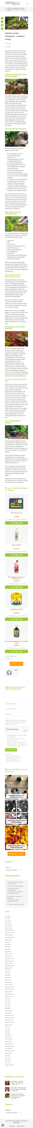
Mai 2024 (7, 975)
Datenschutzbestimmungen (14, 742)
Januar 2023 (8, 1013)
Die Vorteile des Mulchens (15, 886)
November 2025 (9, 932)
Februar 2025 (8, 954)
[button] (2, 18)
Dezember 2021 (9, 1043)
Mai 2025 (7, 947)
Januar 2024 (8, 984)
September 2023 (9, 994)
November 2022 (9, 1017)
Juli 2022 (7, 1027)
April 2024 (8, 977)
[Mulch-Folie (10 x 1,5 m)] (16, 502)
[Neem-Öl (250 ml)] (16, 534)
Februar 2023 (8, 1010)
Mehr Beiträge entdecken (16, 853)
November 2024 (9, 961)
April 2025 (8, 949)
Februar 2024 (8, 982)
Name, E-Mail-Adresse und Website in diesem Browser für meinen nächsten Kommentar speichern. (15, 722)
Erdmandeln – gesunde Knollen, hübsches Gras (17, 1082)
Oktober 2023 (9, 991)
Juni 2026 (7, 916)
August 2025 (8, 940)
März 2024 (8, 980)
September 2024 (9, 965)
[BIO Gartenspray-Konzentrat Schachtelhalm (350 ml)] (16, 631)
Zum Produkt (15, 523)
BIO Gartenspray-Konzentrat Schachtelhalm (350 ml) (16, 642)
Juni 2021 (7, 1058)
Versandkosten (18, 519)
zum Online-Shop (16, 664)
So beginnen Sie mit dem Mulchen (14, 897)
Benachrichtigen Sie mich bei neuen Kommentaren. (17, 736)
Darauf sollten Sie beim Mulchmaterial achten (14, 892)
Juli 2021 (7, 1055)
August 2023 (8, 996)
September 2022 (9, 1022)
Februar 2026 (8, 925)
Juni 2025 (7, 944)
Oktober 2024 (9, 963)
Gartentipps (8, 46)
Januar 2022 (8, 1041)
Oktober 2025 (9, 935)
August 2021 (8, 1053)
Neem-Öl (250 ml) (16, 545)
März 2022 (8, 1036)
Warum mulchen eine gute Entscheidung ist (15, 882)
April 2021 (8, 1060)
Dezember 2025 (9, 930)
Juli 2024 (7, 970)
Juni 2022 (7, 1029)
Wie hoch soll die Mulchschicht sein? (13, 900)
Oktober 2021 (9, 1048)
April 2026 (8, 921)
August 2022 (8, 1024)
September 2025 (9, 937)
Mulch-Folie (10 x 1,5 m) (17, 512)
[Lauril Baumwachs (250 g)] (16, 599)
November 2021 (9, 1046)
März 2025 (8, 951)
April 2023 (8, 1006)
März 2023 (8, 1008)
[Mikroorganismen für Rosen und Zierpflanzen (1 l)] (16, 567)
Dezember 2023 (9, 987)
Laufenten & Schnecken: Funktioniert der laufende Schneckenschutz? (18, 1095)
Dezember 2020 (9, 1065)
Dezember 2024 (9, 958)
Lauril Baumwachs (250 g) (16, 609)
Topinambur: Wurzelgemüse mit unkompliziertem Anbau (18, 1088)
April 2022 (8, 1034)
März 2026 (8, 923)
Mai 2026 (7, 918)
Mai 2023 (7, 1003)
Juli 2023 (7, 999)
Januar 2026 (8, 928)
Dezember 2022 (9, 1015)
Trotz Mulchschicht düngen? (16, 904)
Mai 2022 (7, 1032)
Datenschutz (20, 1126)
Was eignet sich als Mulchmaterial (13, 889)
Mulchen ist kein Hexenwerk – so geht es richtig (15, 36)
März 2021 (8, 1062)
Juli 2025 (7, 942)
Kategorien (8, 867)
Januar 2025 (8, 956)
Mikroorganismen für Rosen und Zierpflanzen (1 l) (16, 577)
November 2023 (9, 989)
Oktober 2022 (9, 1020)
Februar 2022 (8, 1039)
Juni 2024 (7, 973)
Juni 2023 (7, 1001)
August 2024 (8, 968)
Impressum (12, 1126)
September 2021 (9, 1050)
